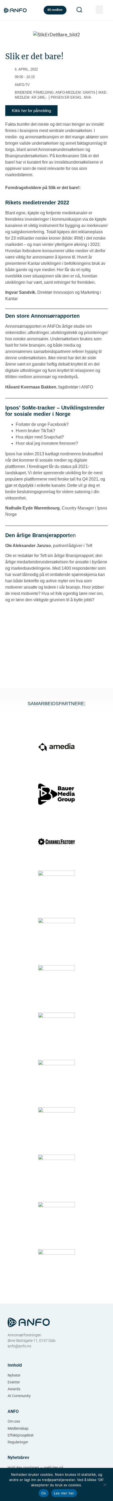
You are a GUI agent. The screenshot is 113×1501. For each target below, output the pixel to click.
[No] (104, 1484)
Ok (43, 1493)
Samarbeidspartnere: (56, 703)
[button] (99, 9)
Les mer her (64, 1493)
